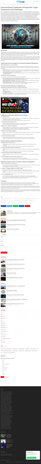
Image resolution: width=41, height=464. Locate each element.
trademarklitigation (24, 200)
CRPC (2, 320)
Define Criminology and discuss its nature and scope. (14, 277)
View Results (7, 376)
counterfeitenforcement (17, 200)
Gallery (39, 461)
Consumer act (3, 336)
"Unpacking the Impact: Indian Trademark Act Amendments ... (16, 224)
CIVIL (2, 312)
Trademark (4, 4)
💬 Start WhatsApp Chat (32, 457)
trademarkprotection (28, 198)
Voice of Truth (3, 318)
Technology (3, 323)
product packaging (8, 348)
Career (2, 314)
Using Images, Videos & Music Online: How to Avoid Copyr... (8, 436)
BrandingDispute (21, 348)
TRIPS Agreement (33, 348)
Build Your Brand (21, 350)
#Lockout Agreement (12, 352)
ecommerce (10, 200)
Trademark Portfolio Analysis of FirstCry (12, 229)
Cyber (2, 340)
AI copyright (27, 348)
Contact (13, 461)
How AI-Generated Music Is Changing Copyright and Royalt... (9, 446)
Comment (2, 245)
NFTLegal (2, 348)
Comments (4, 234)
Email (2, 241)
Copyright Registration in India (19, 461)
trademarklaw (15, 198)
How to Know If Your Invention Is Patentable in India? (9, 441)
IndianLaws (5, 352)
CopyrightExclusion (28, 350)
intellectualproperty (21, 198)
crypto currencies (34, 350)
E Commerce (3, 342)
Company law (3, 334)
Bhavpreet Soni (8, 221)
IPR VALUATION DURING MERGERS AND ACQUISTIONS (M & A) (16, 220)
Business (2, 321)
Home (1, 4)
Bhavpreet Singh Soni (9, 265)
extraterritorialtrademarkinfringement (6, 198)
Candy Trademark (4, 331)
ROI (1, 352)
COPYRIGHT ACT (3, 327)
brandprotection (35, 198)
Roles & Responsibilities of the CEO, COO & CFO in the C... (15, 303)
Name (2, 236)
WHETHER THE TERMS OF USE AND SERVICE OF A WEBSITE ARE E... (17, 299)
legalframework (31, 200)
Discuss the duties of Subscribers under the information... (15, 259)
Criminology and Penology (5, 338)
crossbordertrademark (4, 200)
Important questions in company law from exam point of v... (15, 268)
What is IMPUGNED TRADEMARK (11, 290)
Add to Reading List (37, 22)
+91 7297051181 (37, 1)
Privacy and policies (28, 461)
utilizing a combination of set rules (6, 350)
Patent (2, 332)
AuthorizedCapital (15, 348)
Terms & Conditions (34, 461)
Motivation (3, 316)
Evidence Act (3, 325)
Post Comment (4, 252)
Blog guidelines (8, 461)
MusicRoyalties (15, 350)
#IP (37, 348)
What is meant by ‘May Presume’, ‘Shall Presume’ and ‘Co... (15, 264)
